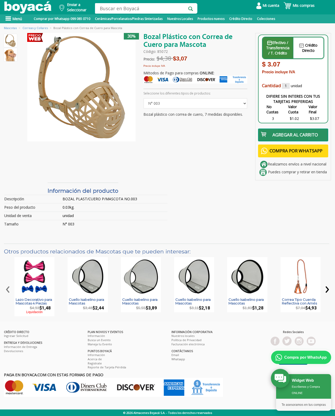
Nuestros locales (182, 336)
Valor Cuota (293, 109)
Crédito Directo (240, 18)
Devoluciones (13, 351)
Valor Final (313, 109)
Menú (16, 18)
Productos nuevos (211, 18)
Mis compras (303, 5)
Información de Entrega (20, 347)
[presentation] (7, 288)
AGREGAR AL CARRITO (295, 135)
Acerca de (95, 359)
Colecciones (266, 18)
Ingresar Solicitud (16, 336)
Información (96, 336)
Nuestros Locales (180, 18)
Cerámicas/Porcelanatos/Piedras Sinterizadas (129, 18)
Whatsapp (178, 359)
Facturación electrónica (188, 344)
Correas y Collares (35, 28)
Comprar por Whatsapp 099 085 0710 (62, 18)
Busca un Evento (99, 340)
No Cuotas (272, 109)
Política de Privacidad (186, 340)
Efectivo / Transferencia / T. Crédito (277, 48)
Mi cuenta (270, 5)
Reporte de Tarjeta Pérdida (107, 367)
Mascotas (10, 28)
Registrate (95, 363)
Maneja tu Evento (100, 344)
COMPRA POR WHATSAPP (296, 151)
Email (175, 355)
